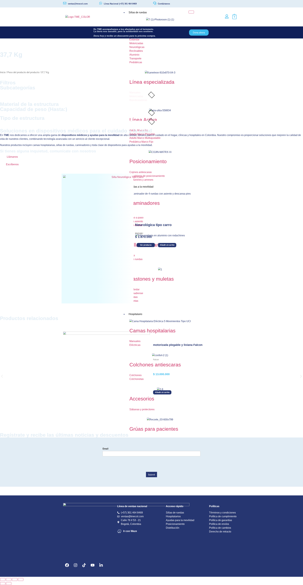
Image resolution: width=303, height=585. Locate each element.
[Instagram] (76, 565)
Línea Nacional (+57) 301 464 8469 (120, 4)
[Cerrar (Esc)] (20, 579)
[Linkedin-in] (101, 565)
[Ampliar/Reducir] (2, 579)
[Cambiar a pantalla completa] (8, 579)
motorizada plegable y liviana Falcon (177, 344)
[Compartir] (14, 579)
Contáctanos (164, 4)
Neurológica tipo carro (153, 225)
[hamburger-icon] (191, 12)
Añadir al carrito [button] (167, 245)
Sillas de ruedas (138, 12)
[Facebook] (67, 565)
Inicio (2, 72)
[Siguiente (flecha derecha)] (8, 583)
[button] (2, 376)
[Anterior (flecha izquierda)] (2, 583)
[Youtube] (93, 565)
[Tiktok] (84, 565)
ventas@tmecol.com (78, 4)
